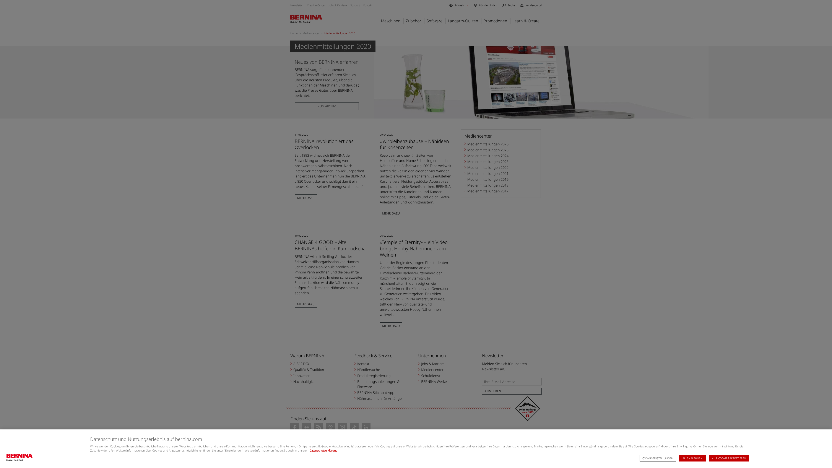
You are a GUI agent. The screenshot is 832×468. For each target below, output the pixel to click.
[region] (416, 448)
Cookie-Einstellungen (657, 458)
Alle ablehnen (692, 458)
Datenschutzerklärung (323, 450)
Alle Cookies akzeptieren (729, 458)
